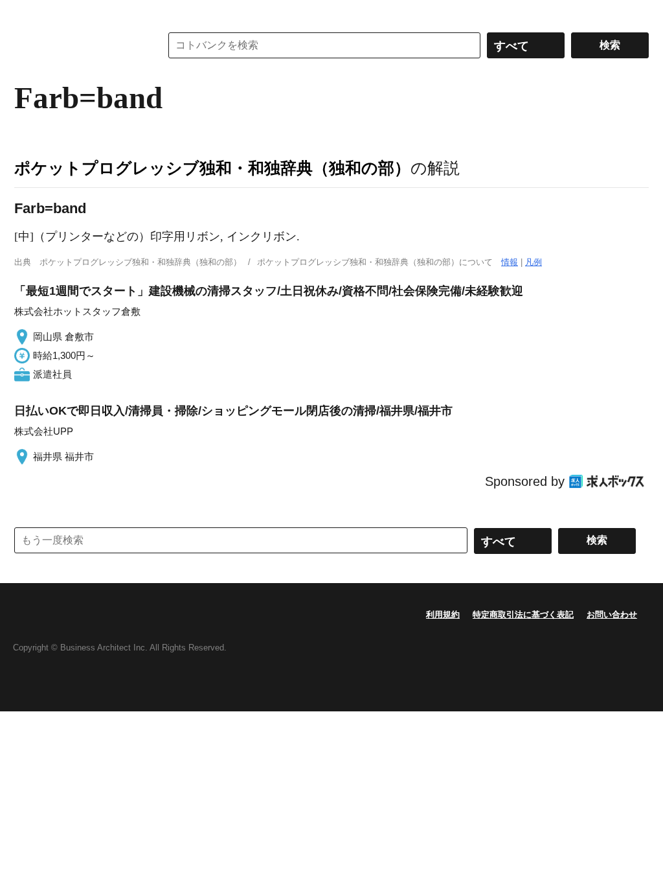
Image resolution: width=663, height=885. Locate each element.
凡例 (533, 262)
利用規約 (443, 614)
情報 (509, 262)
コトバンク (78, 45)
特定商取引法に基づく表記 (523, 614)
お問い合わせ (612, 614)
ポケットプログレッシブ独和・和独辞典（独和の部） (212, 168)
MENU (27, 13)
